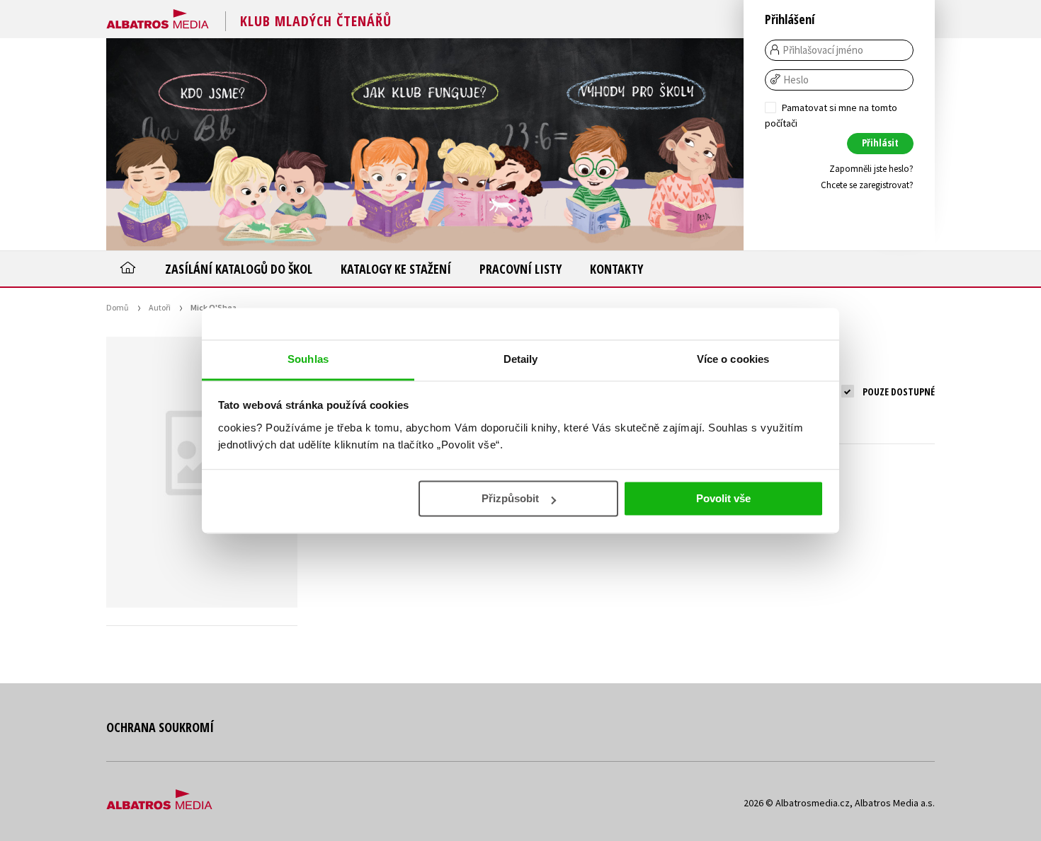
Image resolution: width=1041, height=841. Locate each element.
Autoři (160, 307)
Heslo (796, 80)
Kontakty (616, 268)
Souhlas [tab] (308, 359)
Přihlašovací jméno (823, 50)
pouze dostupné (899, 391)
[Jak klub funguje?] (425, 144)
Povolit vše (723, 498)
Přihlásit (880, 142)
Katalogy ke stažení (396, 268)
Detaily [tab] (521, 359)
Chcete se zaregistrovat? (867, 185)
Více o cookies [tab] (733, 359)
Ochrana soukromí (160, 727)
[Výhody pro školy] (637, 144)
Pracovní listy (520, 268)
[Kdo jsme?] (212, 144)
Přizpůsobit (510, 498)
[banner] (157, 16)
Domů (117, 307)
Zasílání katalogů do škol (238, 268)
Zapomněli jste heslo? (871, 169)
